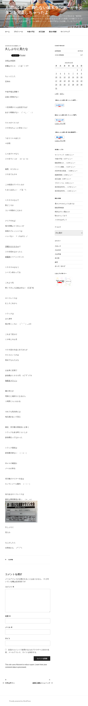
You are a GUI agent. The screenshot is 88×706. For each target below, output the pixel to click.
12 (64, 77)
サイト (7, 638)
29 (77, 84)
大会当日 (58, 250)
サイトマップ (65, 31)
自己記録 (42, 31)
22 (77, 81)
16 (81, 77)
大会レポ (58, 246)
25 (60, 84)
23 (81, 81)
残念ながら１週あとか (62, 212)
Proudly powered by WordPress (20, 701)
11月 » (62, 94)
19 (64, 81)
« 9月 (56, 94)
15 (77, 77)
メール (8, 627)
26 (64, 84)
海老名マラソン (11, 381)
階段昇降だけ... (60, 163)
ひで (19, 45)
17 (56, 81)
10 (56, 77)
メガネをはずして (61, 220)
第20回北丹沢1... (60, 187)
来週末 (7, 257)
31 (56, 88)
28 (73, 84)
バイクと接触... (60, 167)
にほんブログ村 (60, 123)
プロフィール (18, 31)
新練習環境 (58, 175)
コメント (9, 587)
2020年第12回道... (61, 171)
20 (69, 81)
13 (69, 77)
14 (73, 77)
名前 (8, 616)
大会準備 (10, 559)
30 (81, 84)
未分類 (57, 258)
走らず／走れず (60, 266)
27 (69, 84)
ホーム (7, 31)
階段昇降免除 (59, 208)
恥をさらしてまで (61, 215)
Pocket (22, 55)
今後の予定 (31, 31)
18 (60, 81)
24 (56, 84)
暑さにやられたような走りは (64, 203)
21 (73, 81)
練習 (56, 262)
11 (60, 77)
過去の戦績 (52, 31)
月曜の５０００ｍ (12, 246)
